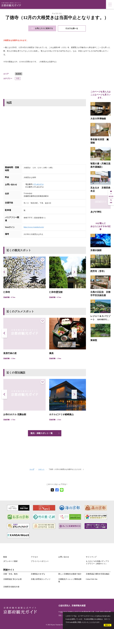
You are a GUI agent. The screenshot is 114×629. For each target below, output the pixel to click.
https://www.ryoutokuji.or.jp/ (34, 227)
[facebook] (57, 490)
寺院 (17, 78)
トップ (32, 469)
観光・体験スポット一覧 (42, 433)
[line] (61, 490)
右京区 (18, 74)
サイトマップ (91, 557)
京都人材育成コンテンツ (40, 579)
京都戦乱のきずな (38, 574)
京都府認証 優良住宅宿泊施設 (97, 574)
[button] (74, 272)
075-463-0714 (38, 184)
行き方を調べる (72, 28)
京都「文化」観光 (10, 574)
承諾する (107, 625)
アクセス (34, 557)
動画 (5, 557)
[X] (52, 490)
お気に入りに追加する (44, 28)
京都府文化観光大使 (11, 587)
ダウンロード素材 (10, 561)
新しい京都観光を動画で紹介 (69, 574)
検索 (111, 202)
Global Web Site (91, 579)
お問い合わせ (63, 557)
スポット (41, 469)
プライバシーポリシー (40, 561)
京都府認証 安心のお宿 (12, 579)
